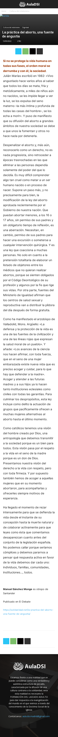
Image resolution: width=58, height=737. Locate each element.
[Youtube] (33, 725)
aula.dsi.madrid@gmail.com (36, 716)
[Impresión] (40, 51)
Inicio (4, 11)
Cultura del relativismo (19, 11)
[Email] (33, 51)
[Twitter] (18, 51)
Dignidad (25, 27)
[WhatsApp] (25, 51)
